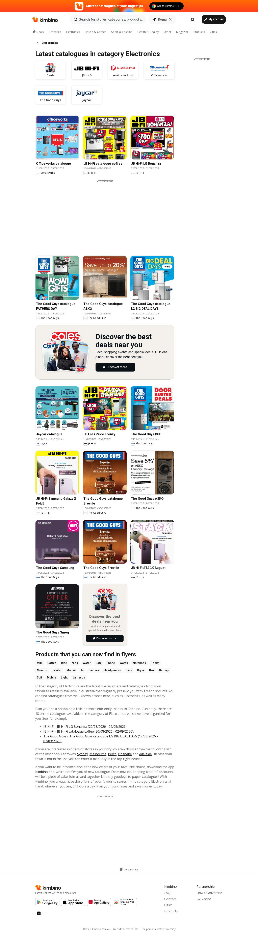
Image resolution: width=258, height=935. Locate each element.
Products (199, 32)
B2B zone (204, 899)
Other (167, 32)
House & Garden (95, 32)
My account (216, 19)
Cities (213, 32)
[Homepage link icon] (121, 869)
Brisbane (125, 754)
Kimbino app (44, 772)
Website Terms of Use (125, 929)
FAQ (167, 893)
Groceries (55, 32)
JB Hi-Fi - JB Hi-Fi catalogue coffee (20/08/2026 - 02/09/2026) (88, 731)
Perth (112, 754)
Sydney (82, 754)
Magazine (182, 32)
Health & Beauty (148, 32)
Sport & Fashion (121, 32)
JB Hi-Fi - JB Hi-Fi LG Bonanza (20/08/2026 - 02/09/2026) (85, 726)
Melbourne (97, 754)
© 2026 (96, 929)
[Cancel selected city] (170, 19)
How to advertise (209, 893)
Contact (170, 899)
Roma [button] (162, 19)
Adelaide (145, 754)
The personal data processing (158, 929)
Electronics (73, 32)
